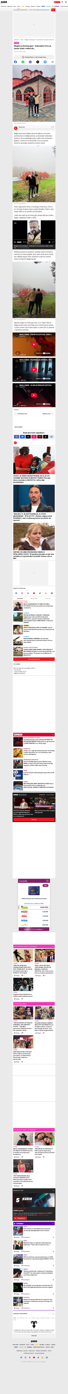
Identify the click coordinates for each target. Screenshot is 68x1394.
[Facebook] (22, 436)
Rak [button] (27, 1318)
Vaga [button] (37, 1318)
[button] (15, 62)
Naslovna (16, 39)
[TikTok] (45, 436)
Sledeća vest (46, 413)
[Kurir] (3, 2)
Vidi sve (34, 819)
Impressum (32, 1350)
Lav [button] (30, 1318)
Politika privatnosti (29, 1353)
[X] (28, 436)
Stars (22, 39)
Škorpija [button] (42, 1318)
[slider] (19, 242)
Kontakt (25, 1350)
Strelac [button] (48, 1318)
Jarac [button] (52, 1318)
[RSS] (46, 593)
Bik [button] (18, 1318)
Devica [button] (33, 1318)
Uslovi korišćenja (39, 1353)
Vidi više (34, 1335)
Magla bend (18, 427)
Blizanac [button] (22, 1318)
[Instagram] (34, 436)
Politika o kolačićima (41, 1350)
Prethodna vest (22, 413)
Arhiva (49, 1350)
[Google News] (51, 436)
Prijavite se (21, 1218)
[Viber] (16, 436)
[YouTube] (39, 436)
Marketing (19, 1350)
